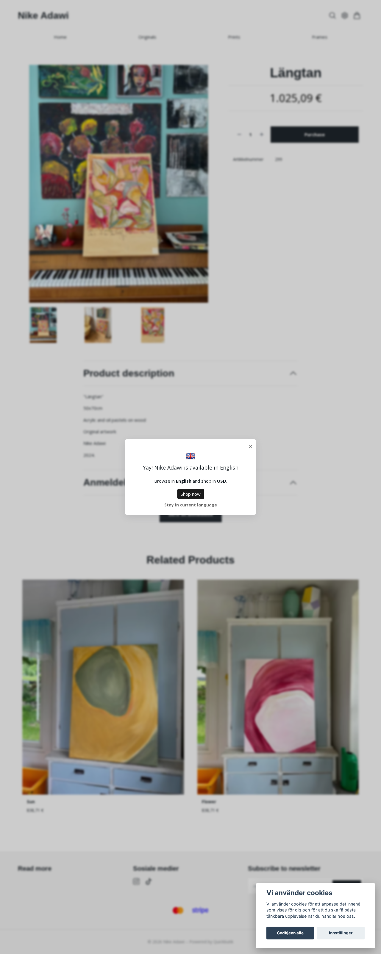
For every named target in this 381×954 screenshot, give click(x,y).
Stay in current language (190, 505)
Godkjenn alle (290, 933)
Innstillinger (341, 933)
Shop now (191, 494)
